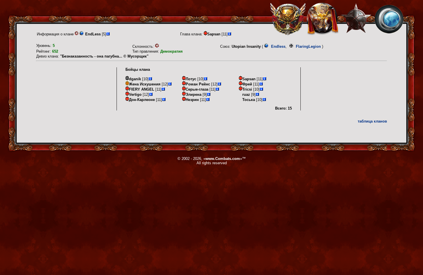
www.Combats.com (222, 158)
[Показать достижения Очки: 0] (288, 19)
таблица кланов (372, 121)
